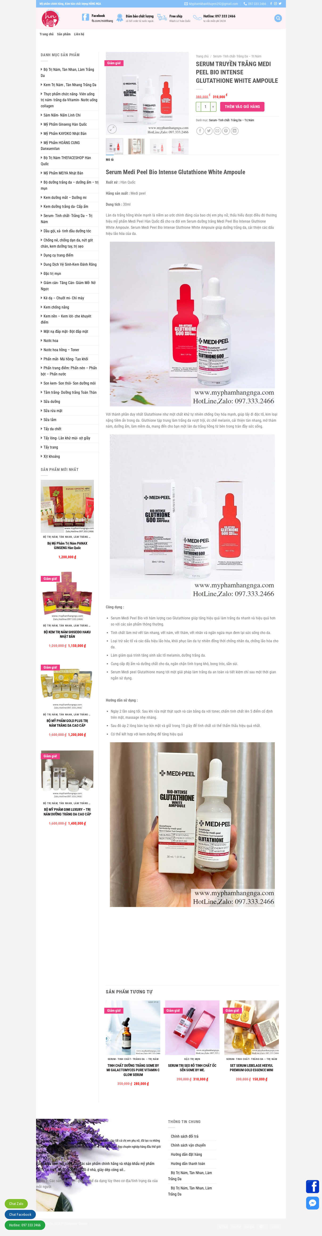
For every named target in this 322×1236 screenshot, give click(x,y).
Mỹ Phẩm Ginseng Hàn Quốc (65, 124)
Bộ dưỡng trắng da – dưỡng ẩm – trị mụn (70, 185)
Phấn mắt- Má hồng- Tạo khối (66, 359)
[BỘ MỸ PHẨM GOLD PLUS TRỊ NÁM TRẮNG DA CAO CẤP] (67, 683)
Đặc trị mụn (52, 273)
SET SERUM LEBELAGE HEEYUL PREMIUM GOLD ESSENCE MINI (251, 1067)
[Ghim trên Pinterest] (226, 131)
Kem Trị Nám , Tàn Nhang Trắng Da (70, 85)
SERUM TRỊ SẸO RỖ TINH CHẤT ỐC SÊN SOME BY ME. (192, 1067)
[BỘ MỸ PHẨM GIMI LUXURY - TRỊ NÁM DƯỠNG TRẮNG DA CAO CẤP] (67, 772)
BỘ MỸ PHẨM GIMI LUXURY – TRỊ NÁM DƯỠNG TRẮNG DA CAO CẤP (67, 811)
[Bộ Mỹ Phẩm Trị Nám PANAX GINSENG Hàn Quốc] (67, 506)
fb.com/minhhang (102, 21)
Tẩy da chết (52, 429)
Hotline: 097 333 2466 (25, 1225)
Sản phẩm (64, 34)
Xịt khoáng (52, 456)
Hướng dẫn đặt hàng (186, 1154)
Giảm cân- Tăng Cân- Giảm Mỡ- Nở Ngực (68, 286)
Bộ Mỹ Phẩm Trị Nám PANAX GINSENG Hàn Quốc (67, 545)
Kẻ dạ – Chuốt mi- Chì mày (64, 298)
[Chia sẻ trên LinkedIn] (235, 131)
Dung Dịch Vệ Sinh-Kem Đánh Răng (70, 264)
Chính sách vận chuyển (188, 1145)
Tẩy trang (51, 447)
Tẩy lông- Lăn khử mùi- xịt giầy (67, 438)
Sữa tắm (50, 419)
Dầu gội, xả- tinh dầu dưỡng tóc (67, 231)
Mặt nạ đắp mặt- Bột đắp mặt (66, 331)
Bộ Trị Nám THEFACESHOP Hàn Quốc (66, 161)
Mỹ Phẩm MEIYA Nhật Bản (63, 173)
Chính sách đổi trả (184, 1136)
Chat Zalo (16, 1204)
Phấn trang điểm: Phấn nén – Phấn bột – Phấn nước (69, 371)
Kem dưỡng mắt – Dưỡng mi (65, 197)
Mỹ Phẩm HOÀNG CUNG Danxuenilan (60, 145)
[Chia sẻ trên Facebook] (200, 131)
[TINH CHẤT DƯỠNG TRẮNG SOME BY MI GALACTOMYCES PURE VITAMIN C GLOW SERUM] (133, 1027)
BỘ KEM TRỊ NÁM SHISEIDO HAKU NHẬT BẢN (67, 634)
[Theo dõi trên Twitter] (280, 3)
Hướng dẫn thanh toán (188, 1163)
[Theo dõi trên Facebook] (271, 3)
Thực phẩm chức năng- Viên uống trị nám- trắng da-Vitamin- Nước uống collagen (69, 100)
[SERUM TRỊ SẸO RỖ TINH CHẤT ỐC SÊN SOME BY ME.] (192, 1027)
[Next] (181, 93)
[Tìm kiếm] (278, 18)
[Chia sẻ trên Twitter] (209, 131)
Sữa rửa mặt (53, 411)
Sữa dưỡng (52, 401)
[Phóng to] (112, 129)
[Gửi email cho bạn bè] (217, 131)
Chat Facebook (20, 1214)
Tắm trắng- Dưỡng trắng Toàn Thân (70, 392)
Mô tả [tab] (110, 159)
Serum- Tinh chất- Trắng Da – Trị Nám (66, 218)
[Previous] (113, 93)
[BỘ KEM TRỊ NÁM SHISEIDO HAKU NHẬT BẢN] (67, 595)
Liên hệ (79, 34)
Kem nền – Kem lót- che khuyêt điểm (66, 319)
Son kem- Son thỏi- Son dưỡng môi (70, 383)
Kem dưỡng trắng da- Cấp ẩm (66, 206)
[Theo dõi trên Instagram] (275, 3)
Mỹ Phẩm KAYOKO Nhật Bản (65, 133)
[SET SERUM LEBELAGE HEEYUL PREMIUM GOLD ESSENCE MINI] (251, 1027)
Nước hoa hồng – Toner (61, 350)
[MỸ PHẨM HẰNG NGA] (57, 18)
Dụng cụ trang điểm (58, 255)
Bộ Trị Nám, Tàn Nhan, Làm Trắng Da (67, 72)
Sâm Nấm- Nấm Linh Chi (62, 115)
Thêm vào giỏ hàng (242, 106)
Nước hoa (51, 340)
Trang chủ (47, 34)
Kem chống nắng (56, 307)
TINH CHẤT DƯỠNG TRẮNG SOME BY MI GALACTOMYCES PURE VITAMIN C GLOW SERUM (133, 1070)
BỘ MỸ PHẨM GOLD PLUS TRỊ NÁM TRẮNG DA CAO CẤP (67, 723)
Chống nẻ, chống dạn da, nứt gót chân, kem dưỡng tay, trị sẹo (67, 243)
